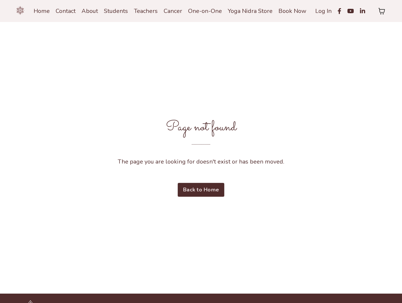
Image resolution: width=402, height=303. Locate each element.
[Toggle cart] (381, 11)
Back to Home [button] (201, 189)
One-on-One (205, 11)
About (90, 11)
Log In (323, 11)
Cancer (173, 11)
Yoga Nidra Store (250, 11)
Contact (66, 11)
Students (116, 11)
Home (42, 11)
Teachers (146, 11)
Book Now (292, 11)
